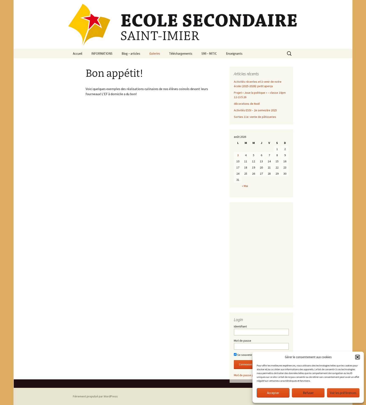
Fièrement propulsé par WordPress (95, 396)
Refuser (308, 393)
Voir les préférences (343, 393)
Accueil (77, 53)
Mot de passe (242, 340)
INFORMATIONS (101, 53)
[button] (357, 357)
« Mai (245, 186)
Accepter (273, 393)
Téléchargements (180, 53)
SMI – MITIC (209, 53)
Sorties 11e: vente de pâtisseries (255, 117)
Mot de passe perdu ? (247, 375)
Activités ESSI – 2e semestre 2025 (255, 110)
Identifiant (240, 326)
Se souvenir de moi (249, 355)
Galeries (154, 53)
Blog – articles (131, 53)
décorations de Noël (247, 104)
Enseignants (234, 53)
